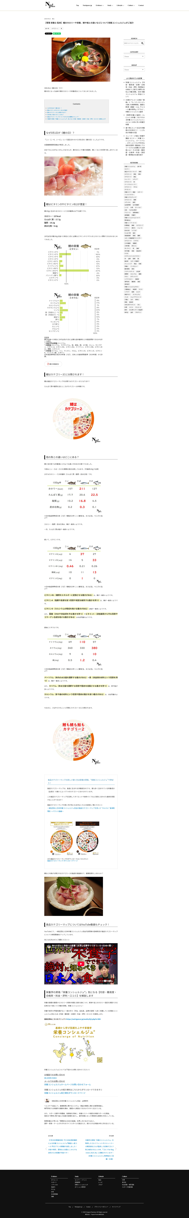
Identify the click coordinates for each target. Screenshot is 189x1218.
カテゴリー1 (128, 187)
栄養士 (126, 266)
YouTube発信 (132, 210)
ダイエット (128, 189)
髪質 (133, 292)
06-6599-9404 (50, 1078)
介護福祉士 (128, 289)
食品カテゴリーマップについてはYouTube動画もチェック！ (63, 117)
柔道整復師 (128, 235)
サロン (126, 276)
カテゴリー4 (128, 240)
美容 (139, 281)
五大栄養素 (136, 205)
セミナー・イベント (81, 1180)
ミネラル (136, 240)
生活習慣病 (128, 205)
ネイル (140, 289)
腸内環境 (127, 269)
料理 (126, 307)
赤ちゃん (134, 246)
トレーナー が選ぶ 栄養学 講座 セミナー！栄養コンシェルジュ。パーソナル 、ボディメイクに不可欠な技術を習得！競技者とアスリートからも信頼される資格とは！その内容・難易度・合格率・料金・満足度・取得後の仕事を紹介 (135, 145)
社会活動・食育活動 (128, 1184)
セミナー (127, 169)
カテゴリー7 (139, 225)
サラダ (126, 253)
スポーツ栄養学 (135, 261)
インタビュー (134, 266)
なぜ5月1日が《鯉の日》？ (54, 108)
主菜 (132, 312)
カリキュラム (136, 294)
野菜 (139, 174)
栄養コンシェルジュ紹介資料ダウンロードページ (64, 1093)
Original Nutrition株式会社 (97, 1214)
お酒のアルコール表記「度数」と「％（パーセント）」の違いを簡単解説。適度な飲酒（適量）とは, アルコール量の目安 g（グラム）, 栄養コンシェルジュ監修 (135, 106)
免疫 (133, 251)
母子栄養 (127, 251)
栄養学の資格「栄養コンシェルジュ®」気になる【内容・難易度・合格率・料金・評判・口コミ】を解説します (76, 119)
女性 (126, 210)
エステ (138, 292)
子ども (135, 187)
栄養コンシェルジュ (130, 166)
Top (77, 5)
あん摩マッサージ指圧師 (135, 310)
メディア (135, 179)
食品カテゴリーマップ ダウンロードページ (62, 861)
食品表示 (138, 251)
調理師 (126, 274)
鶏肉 (133, 269)
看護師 (134, 243)
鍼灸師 (126, 261)
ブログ (100, 1184)
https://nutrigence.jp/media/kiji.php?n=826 (83, 1019)
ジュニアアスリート (136, 297)
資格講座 (77, 1182)
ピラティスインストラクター (132, 256)
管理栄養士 (136, 212)
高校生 (126, 312)
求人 (139, 304)
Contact (141, 5)
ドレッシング (128, 263)
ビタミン (127, 228)
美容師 (134, 289)
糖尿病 (133, 281)
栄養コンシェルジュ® (81, 1184)
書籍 (133, 225)
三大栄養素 (128, 243)
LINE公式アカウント (130, 304)
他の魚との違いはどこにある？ (55, 114)
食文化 (133, 228)
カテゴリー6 (128, 182)
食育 (134, 202)
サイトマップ (116, 1207)
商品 (135, 263)
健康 (135, 200)
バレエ (126, 297)
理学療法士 (128, 220)
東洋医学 (127, 284)
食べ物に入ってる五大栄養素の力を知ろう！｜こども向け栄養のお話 (135, 130)
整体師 (131, 302)
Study (109, 5)
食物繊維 (127, 215)
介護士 (126, 299)
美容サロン (128, 294)
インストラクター (129, 194)
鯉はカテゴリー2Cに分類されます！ (57, 112)
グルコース (138, 307)
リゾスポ (134, 230)
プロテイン (138, 312)
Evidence (99, 5)
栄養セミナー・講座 (130, 192)
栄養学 (133, 215)
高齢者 (137, 279)
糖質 (139, 235)
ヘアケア (127, 292)
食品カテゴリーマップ (130, 171)
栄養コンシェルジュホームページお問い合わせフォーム (67, 1084)
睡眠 (140, 274)
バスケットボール (129, 271)
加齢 (137, 248)
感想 (140, 171)
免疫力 (53, 1187)
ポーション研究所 (80, 1187)
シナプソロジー (129, 279)
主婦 (129, 258)
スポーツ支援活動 (127, 1187)
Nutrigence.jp (87, 5)
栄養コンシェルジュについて (132, 217)
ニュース (140, 228)
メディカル (127, 202)
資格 (135, 174)
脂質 (134, 258)
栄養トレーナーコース (130, 223)
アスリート (128, 212)
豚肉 (126, 310)
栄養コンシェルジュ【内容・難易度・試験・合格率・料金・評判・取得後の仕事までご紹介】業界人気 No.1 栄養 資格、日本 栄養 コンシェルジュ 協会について (135, 89)
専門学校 (127, 281)
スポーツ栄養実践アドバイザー (133, 238)
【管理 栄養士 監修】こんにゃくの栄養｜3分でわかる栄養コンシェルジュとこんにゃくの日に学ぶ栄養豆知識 (135, 120)
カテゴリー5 (128, 200)
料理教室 (127, 225)
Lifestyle (119, 5)
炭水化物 (127, 230)
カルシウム (133, 274)
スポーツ (140, 192)
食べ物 (47, 28)
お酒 (132, 207)
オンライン (128, 248)
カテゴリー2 (55, 28)
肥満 (134, 235)
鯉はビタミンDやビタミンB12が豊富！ (57, 110)
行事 (123, 1180)
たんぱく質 (128, 233)
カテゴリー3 (128, 176)
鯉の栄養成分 (54, 364)
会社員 (138, 271)
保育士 (137, 299)
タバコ (131, 307)
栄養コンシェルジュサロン (132, 287)
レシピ (126, 207)
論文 (134, 233)
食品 (53, 18)
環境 (126, 302)
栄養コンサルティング (130, 197)
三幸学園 (127, 246)
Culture (130, 5)
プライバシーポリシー (101, 1207)
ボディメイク (134, 276)
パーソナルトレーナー (130, 184)
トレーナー (128, 179)
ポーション (138, 207)
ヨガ (132, 299)
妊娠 (140, 263)
